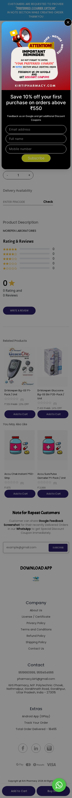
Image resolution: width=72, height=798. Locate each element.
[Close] (65, 27)
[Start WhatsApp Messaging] (59, 784)
